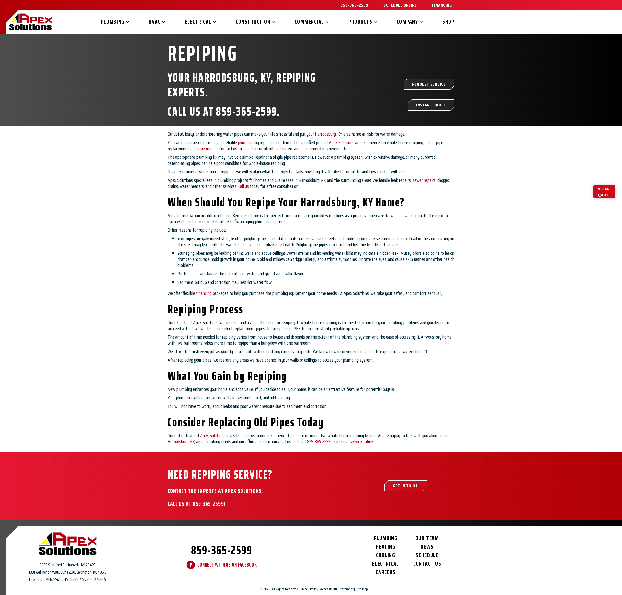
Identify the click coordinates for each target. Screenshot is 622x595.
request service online (354, 441)
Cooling (385, 555)
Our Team (427, 538)
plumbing (246, 142)
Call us (243, 186)
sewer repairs (424, 180)
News (427, 546)
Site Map (362, 589)
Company (407, 22)
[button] (127, 21)
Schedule (427, 555)
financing (204, 293)
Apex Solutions (341, 142)
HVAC (154, 22)
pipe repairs (208, 148)
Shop (448, 22)
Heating (385, 546)
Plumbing (112, 22)
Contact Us (427, 564)
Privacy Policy (309, 589)
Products (360, 22)
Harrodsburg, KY (328, 134)
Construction (253, 22)
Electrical (198, 22)
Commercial (309, 22)
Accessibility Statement (337, 589)
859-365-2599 (246, 111)
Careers (386, 572)
